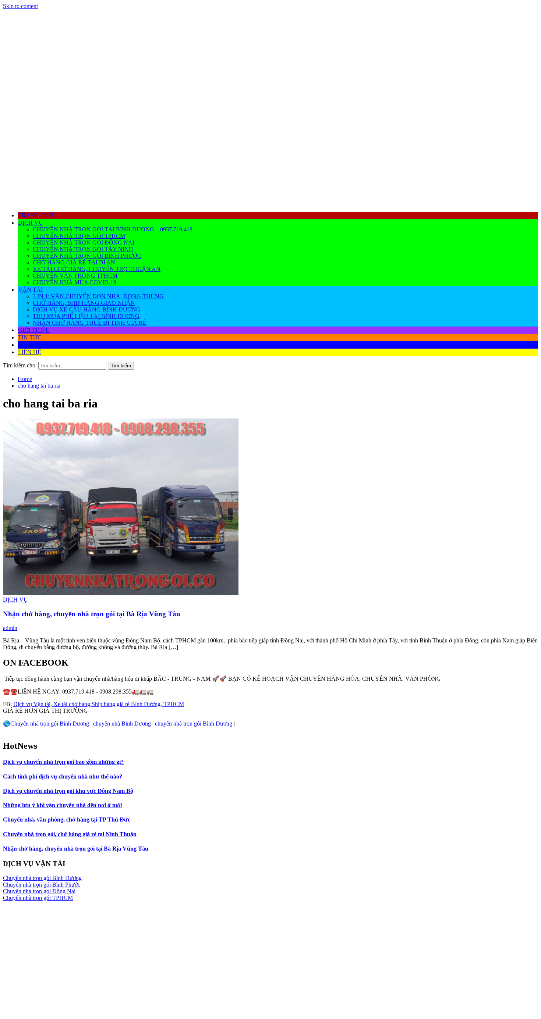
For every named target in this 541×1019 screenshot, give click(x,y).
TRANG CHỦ (35, 215)
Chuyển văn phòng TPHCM (75, 275)
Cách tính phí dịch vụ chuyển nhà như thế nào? (62, 776)
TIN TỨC (30, 337)
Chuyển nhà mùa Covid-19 (74, 282)
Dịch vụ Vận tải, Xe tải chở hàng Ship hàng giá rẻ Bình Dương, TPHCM (98, 704)
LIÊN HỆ (29, 352)
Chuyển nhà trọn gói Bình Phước (87, 256)
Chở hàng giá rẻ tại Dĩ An (74, 262)
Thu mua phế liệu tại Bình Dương (86, 316)
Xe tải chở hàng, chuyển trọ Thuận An (96, 269)
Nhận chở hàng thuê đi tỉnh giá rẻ (89, 323)
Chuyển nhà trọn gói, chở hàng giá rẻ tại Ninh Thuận (70, 834)
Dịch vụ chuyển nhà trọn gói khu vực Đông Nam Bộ (68, 791)
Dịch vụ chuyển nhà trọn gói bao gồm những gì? (63, 762)
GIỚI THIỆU (34, 330)
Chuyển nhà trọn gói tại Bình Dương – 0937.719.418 (112, 229)
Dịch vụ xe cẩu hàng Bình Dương (87, 309)
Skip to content (20, 6)
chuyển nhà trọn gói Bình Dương (193, 723)
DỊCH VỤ (30, 223)
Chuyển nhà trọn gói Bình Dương (49, 723)
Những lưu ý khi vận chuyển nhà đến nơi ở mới (62, 805)
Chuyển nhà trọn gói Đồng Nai (83, 242)
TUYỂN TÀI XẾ (39, 345)
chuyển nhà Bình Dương (122, 723)
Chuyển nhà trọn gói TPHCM (79, 236)
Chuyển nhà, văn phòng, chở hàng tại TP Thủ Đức (66, 819)
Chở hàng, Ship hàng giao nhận (84, 303)
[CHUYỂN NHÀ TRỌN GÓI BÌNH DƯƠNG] (270, 202)
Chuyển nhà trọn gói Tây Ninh (83, 249)
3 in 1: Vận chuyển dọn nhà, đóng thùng (98, 296)
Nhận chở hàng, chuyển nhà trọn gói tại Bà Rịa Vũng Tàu (91, 614)
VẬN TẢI (30, 289)
